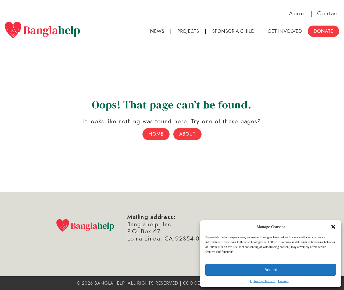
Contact (328, 13)
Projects (188, 31)
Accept (270, 269)
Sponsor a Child (233, 31)
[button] (333, 226)
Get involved (285, 31)
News (157, 31)
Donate (323, 31)
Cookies (283, 281)
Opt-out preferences (262, 281)
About (297, 13)
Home (156, 133)
